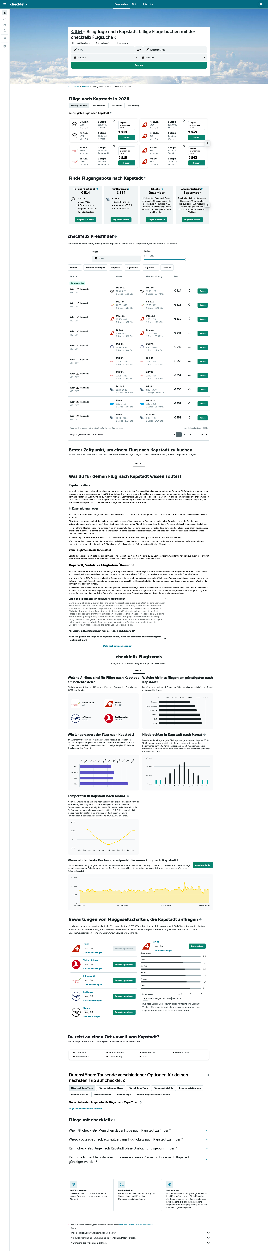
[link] (85, 219)
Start (69, 87)
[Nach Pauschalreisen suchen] (4, 30)
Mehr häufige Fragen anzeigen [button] (117, 646)
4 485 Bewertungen (92, 969)
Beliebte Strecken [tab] (79, 1094)
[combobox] (81, 43)
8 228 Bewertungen (92, 1000)
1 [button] (178, 434)
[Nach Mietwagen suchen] (4, 24)
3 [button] (190, 434)
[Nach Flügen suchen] (4, 13)
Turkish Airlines (90, 960)
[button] (5, 4)
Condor (87, 1008)
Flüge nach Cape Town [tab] (82, 1088)
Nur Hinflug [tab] (133, 105)
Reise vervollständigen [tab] (190, 1088)
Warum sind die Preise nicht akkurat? (88, 1243)
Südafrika (85, 87)
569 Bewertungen (91, 1016)
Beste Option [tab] (99, 105)
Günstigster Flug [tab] (79, 105)
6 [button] (202, 434)
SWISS (86, 944)
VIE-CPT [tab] (139, 464)
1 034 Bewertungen (92, 984)
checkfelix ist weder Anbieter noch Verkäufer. (93, 1233)
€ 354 (77, 31)
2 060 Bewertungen (92, 953)
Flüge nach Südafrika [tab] (163, 1088)
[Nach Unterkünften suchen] (4, 19)
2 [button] (184, 434)
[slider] (186, 259)
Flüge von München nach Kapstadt (85, 1108)
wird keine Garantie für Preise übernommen (136, 1225)
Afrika (76, 87)
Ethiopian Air (89, 976)
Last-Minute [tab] (116, 105)
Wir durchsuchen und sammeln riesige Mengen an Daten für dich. (103, 1238)
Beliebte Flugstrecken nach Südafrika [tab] (154, 1094)
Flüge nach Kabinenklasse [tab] (111, 1088)
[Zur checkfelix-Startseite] (18, 4)
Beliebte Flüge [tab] (124, 1094)
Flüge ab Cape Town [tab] (138, 1088)
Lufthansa (88, 992)
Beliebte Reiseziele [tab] (102, 1094)
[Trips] (4, 38)
